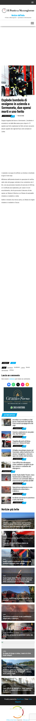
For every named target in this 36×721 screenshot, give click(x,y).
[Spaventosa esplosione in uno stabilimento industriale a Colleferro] (6, 490)
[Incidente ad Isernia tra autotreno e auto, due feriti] (6, 500)
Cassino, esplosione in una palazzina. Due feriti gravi (23, 433)
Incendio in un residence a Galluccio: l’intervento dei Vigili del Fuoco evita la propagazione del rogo (22, 422)
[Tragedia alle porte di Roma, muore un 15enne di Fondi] (6, 444)
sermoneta (4, 370)
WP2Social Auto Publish (11, 720)
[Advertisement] (18, 45)
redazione (21, 116)
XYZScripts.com (26, 720)
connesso (12, 379)
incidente (17, 367)
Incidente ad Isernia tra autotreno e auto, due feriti (23, 499)
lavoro (28, 367)
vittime (11, 370)
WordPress (20, 699)
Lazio (13, 363)
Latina (23, 368)
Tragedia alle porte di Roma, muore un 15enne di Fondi (21, 442)
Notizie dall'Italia (18, 15)
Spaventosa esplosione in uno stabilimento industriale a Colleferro (22, 489)
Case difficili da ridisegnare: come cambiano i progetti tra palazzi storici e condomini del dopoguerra (23, 465)
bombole (10, 368)
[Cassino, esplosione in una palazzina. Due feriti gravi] (6, 434)
